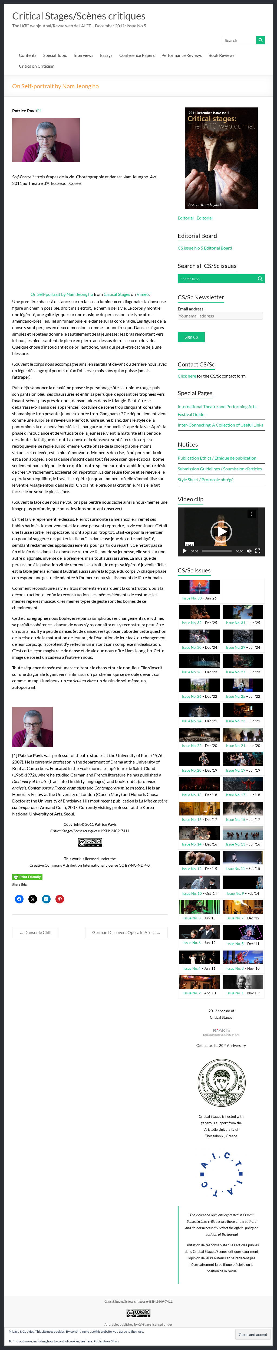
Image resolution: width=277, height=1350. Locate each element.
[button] (221, 532)
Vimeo (143, 294)
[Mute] (249, 551)
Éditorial (205, 217)
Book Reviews (222, 55)
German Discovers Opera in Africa (126, 932)
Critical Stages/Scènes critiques (79, 16)
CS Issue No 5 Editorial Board (205, 247)
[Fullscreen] (257, 551)
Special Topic (55, 55)
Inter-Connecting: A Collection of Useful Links (220, 424)
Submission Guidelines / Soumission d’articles (220, 468)
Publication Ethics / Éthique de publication (217, 457)
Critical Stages (117, 294)
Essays (106, 55)
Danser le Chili (35, 932)
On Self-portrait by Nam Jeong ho (62, 294)
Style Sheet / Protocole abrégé (205, 479)
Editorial (186, 217)
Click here (187, 375)
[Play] (184, 551)
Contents (28, 55)
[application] (221, 531)
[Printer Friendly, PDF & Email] (27, 876)
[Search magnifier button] (260, 278)
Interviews (83, 55)
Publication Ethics (106, 1341)
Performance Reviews (181, 55)
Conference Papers (137, 55)
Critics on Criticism (36, 65)
